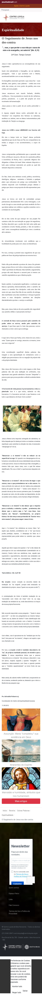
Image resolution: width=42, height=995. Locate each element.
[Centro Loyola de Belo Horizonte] (13, 17)
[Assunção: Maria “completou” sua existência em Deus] (21, 725)
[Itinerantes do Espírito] (21, 756)
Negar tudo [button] (16, 992)
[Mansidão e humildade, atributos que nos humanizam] (21, 784)
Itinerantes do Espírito (21, 764)
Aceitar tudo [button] (17, 986)
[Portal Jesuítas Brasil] (10, 2)
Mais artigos (21, 801)
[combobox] (21, 10)
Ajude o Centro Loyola (22, 6)
